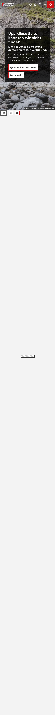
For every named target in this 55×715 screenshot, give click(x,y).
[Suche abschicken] (17, 113)
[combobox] (17, 113)
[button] (11, 113)
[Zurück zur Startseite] (7, 4)
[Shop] (50, 4)
